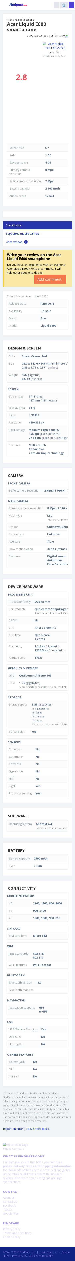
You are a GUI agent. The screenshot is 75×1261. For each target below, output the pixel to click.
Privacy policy (11, 1229)
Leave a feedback (37, 1129)
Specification (14, 225)
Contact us (10, 1201)
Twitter (7, 1209)
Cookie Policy (11, 1237)
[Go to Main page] (37, 1145)
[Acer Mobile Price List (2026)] (54, 46)
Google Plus (11, 1213)
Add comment (50, 279)
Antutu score (17, 196)
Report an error (13, 1129)
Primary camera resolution (19, 172)
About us (9, 1197)
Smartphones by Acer (54, 55)
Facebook (9, 1205)
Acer (58, 51)
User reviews (16, 242)
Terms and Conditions (17, 1233)
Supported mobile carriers (22, 233)
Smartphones (15, 296)
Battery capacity (19, 188)
